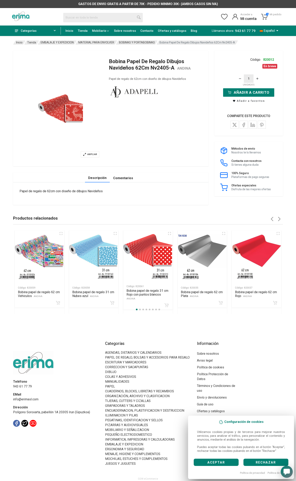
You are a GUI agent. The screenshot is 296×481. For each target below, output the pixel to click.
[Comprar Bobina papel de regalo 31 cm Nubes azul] (112, 302)
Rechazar (266, 462)
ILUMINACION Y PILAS (121, 415)
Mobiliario (99, 31)
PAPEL (110, 386)
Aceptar (216, 462)
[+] (257, 78)
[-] (240, 78)
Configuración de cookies (36, 432)
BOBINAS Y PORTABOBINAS (137, 42)
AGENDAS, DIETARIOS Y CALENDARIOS (133, 353)
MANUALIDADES (117, 381)
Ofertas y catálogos (172, 31)
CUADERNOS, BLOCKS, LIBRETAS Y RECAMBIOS (139, 391)
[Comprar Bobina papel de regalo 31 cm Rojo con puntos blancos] (166, 305)
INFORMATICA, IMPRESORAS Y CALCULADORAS (140, 439)
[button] (61, 108)
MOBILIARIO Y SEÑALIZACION (127, 430)
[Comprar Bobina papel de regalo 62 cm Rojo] (275, 302)
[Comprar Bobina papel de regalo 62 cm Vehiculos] (58, 302)
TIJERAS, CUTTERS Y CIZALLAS (128, 401)
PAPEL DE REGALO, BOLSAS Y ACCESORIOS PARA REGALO (147, 357)
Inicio (69, 31)
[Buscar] (139, 17)
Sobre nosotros (125, 31)
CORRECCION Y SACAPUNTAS (126, 367)
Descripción (97, 178)
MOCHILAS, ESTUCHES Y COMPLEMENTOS (136, 459)
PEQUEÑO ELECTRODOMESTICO (128, 435)
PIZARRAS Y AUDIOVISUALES (126, 425)
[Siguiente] (279, 219)
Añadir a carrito (251, 92)
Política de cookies (279, 472)
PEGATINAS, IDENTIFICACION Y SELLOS (134, 420)
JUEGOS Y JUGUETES (120, 464)
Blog (194, 31)
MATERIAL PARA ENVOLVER (96, 42)
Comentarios (123, 178)
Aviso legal (205, 360)
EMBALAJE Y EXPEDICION (57, 42)
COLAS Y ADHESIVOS (120, 377)
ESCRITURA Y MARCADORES (125, 362)
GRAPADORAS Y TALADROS (125, 406)
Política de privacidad (252, 472)
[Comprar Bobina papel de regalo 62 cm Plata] (220, 302)
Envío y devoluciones (212, 397)
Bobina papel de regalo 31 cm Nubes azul (93, 294)
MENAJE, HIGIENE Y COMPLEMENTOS (132, 454)
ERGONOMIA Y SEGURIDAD (124, 449)
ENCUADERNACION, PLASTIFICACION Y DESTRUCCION (144, 410)
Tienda (83, 31)
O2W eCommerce (148, 478)
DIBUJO (110, 372)
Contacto (146, 31)
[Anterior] (272, 219)
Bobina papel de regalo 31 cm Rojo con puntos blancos (147, 294)
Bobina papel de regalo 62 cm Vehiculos (39, 294)
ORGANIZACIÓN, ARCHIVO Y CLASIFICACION (137, 396)
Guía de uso (205, 404)
